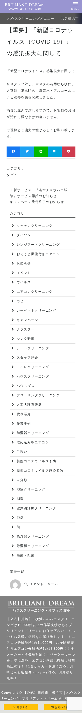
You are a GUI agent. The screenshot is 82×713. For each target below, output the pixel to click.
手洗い (21, 452)
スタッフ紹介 (26, 357)
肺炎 (19, 517)
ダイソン (23, 235)
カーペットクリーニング (35, 310)
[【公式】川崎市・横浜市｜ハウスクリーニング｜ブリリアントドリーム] (24, 6)
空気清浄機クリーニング (35, 508)
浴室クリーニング (30, 489)
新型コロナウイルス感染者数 (39, 470)
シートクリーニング (32, 348)
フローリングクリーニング (37, 395)
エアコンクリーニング (34, 291)
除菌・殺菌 (25, 555)
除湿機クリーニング (32, 546)
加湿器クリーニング (32, 433)
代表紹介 (23, 414)
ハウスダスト (26, 386)
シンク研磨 (25, 339)
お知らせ (23, 263)
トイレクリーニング (32, 367)
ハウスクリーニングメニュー (30, 18)
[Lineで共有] (41, 151)
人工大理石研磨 (28, 404)
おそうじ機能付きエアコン (37, 254)
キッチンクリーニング (34, 226)
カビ (19, 301)
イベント (23, 273)
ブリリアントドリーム (40, 584)
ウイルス (23, 282)
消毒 (19, 499)
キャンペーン (26, 320)
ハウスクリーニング (32, 376)
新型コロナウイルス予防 (35, 461)
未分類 (21, 480)
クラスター (25, 329)
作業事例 (23, 423)
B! (55, 151)
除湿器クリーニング (32, 536)
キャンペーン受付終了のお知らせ (37, 202)
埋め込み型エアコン (32, 442)
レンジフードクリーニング (37, 244)
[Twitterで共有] (27, 151)
